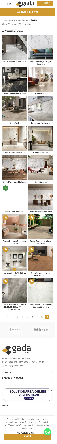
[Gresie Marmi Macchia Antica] (14, 167)
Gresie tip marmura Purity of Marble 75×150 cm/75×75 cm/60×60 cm (14, 307)
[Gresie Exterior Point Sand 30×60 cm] (40, 226)
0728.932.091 (24, 362)
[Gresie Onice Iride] (40, 138)
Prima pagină (7, 20)
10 (42, 317)
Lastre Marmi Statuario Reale (40, 212)
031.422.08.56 (38, 362)
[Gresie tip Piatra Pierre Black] (14, 79)
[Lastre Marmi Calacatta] (40, 108)
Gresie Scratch (40, 182)
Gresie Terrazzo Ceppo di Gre (14, 62)
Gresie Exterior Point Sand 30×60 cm (40, 242)
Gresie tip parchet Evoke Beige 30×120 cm (40, 274)
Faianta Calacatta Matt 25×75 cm (14, 274)
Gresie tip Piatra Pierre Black (14, 94)
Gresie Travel (40, 94)
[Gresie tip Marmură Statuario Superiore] (40, 47)
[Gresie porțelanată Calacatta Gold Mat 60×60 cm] (40, 290)
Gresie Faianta (22, 20)
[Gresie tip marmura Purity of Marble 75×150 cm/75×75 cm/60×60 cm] (14, 290)
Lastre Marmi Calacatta (40, 123)
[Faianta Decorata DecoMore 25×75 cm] (14, 226)
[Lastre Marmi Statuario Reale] (40, 197)
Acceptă (27, 436)
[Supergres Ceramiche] (41, 329)
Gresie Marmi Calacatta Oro (14, 153)
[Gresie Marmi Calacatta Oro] (14, 138)
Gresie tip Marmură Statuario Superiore (40, 63)
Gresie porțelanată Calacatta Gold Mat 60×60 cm (40, 306)
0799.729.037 (44, 3)
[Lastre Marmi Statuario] (14, 197)
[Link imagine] (16, 349)
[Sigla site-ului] (25, 4)
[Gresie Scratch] (40, 167)
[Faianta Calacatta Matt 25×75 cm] (14, 258)
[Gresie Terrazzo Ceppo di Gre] (14, 47)
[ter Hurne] (14, 329)
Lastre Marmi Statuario (14, 212)
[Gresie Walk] (14, 108)
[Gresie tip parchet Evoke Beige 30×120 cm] (40, 258)
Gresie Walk (14, 123)
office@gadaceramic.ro (15, 365)
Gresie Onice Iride (40, 153)
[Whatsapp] (47, 431)
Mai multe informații (26, 433)
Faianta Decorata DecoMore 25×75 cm (14, 242)
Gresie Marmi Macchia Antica (14, 182)
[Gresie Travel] (40, 79)
